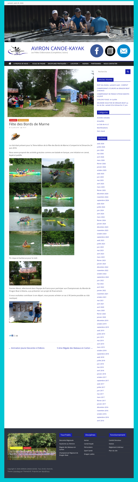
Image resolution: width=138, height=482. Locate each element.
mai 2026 (100, 154)
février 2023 (101, 260)
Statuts (111, 444)
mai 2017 (100, 394)
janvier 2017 (101, 404)
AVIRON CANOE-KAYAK (57, 48)
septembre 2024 (103, 200)
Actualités (13, 120)
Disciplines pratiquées (57, 64)
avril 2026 (100, 157)
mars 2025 (101, 187)
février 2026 (101, 164)
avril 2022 (100, 287)
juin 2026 (100, 150)
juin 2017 (100, 391)
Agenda (85, 64)
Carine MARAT (53, 457)
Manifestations (23, 120)
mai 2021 (100, 300)
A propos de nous (21, 64)
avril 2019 (100, 344)
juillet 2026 (101, 147)
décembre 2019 (102, 320)
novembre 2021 (102, 294)
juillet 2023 (101, 244)
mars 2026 (101, 160)
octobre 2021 (101, 297)
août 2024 (100, 204)
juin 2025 (100, 177)
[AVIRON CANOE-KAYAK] (10, 63)
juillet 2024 (101, 207)
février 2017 (101, 401)
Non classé (101, 131)
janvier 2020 (101, 317)
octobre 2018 (101, 350)
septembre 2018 (103, 354)
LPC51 (24, 127)
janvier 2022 (101, 290)
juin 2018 (100, 364)
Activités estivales (103, 118)
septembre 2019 (103, 327)
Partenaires (96, 64)
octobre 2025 (101, 170)
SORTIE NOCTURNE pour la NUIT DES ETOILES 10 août (53, 453)
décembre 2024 (102, 194)
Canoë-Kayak (88, 444)
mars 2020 (101, 310)
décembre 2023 (102, 227)
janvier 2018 (101, 374)
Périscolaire (88, 447)
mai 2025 (100, 180)
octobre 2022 (101, 274)
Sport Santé (88, 451)
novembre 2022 (102, 270)
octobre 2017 (101, 377)
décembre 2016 (102, 407)
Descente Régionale (66, 440)
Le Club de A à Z (103, 124)
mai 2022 (100, 284)
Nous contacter (110, 64)
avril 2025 (100, 184)
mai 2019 (100, 340)
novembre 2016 (102, 411)
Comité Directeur (115, 440)
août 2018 (100, 357)
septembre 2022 (103, 277)
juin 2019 (100, 337)
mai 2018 (100, 367)
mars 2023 (101, 257)
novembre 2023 (102, 230)
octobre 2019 (101, 324)
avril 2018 (100, 370)
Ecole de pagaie (38, 64)
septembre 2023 (103, 237)
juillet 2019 (101, 334)
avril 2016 (100, 421)
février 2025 (101, 190)
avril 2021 (100, 304)
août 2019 (100, 330)
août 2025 (100, 174)
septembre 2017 (103, 381)
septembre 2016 (103, 417)
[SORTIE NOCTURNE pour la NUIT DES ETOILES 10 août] (54, 434)
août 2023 (100, 240)
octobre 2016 (101, 414)
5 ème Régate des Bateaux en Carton (75, 348)
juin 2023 (100, 247)
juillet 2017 (101, 387)
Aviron (86, 440)
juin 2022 (100, 280)
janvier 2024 (101, 224)
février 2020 (101, 314)
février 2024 (101, 220)
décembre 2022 (102, 267)
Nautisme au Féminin (67, 444)
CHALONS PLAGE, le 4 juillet (107, 100)
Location (74, 64)
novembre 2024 (102, 197)
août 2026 (100, 144)
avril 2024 (100, 214)
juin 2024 (100, 210)
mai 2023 (100, 250)
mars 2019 (101, 347)
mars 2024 (101, 217)
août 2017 (100, 384)
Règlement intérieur (116, 447)
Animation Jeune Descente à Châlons (27, 348)
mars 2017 (101, 397)
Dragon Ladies (89, 454)
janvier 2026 (101, 167)
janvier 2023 (101, 264)
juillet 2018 (101, 360)
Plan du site (113, 451)
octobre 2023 (101, 234)
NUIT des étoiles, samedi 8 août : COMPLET (112, 85)
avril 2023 (100, 254)
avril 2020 (100, 307)
